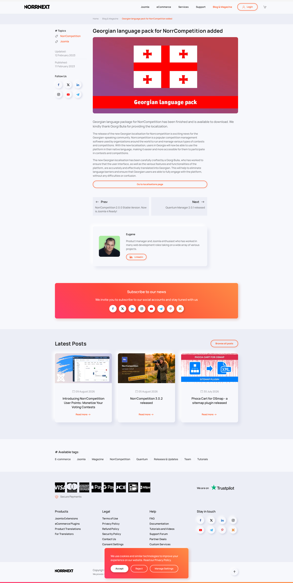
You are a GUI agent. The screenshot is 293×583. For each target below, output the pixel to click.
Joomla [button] (145, 7)
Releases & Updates (166, 459)
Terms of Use (110, 518)
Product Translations (68, 529)
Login (250, 6)
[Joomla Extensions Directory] (180, 308)
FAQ (152, 518)
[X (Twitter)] (68, 84)
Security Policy (111, 534)
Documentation (159, 523)
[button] (265, 7)
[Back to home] (37, 7)
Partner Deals (158, 539)
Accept (119, 568)
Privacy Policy (110, 523)
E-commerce (63, 459)
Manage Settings (164, 568)
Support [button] (201, 7)
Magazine (98, 459)
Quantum (142, 459)
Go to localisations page (150, 184)
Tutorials (202, 459)
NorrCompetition (120, 459)
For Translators (64, 534)
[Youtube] (68, 94)
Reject (139, 568)
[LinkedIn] (77, 84)
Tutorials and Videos (162, 529)
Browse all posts (224, 343)
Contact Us (109, 539)
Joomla (81, 459)
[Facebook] (58, 84)
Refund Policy (110, 529)
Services (183, 7)
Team (187, 459)
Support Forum (159, 534)
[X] (122, 308)
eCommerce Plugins (67, 523)
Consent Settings (112, 544)
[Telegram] (77, 94)
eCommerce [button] (164, 7)
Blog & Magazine (222, 7)
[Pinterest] (170, 308)
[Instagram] (58, 94)
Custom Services (160, 544)
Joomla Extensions (66, 518)
